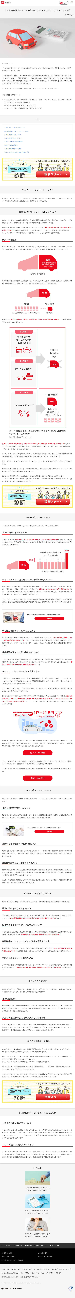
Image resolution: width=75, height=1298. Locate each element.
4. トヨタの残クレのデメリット (13, 138)
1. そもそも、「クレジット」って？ (14, 127)
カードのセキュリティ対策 (41, 1269)
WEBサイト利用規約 (55, 1273)
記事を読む (49, 618)
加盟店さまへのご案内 (7, 1256)
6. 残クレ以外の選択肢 (10, 145)
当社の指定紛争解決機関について (30, 1277)
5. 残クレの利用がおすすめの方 (13, 141)
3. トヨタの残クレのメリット (12, 134)
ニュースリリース (64, 1269)
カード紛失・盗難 (6, 1253)
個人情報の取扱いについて (9, 1277)
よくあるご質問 (42, 1253)
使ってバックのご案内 (37, 753)
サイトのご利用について (25, 1269)
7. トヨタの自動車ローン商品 (12, 149)
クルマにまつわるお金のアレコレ (14, 1245)
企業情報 (53, 1269)
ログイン (65, 3)
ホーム (3, 1245)
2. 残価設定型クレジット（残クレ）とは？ (16, 131)
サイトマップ (5, 1269)
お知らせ (13, 1269)
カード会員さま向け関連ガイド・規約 (12, 1273)
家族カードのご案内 (37, 778)
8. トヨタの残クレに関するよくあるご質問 (16, 152)
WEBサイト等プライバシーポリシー (35, 1273)
